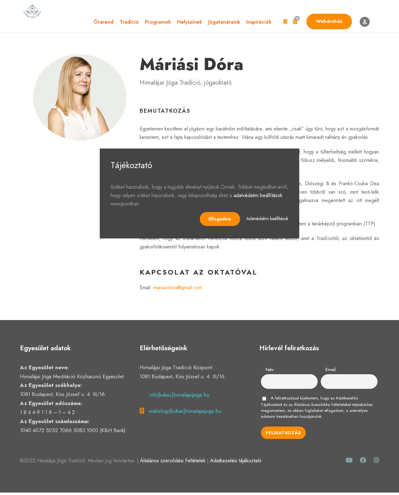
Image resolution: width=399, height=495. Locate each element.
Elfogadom (220, 219)
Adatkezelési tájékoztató (236, 460)
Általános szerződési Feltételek (172, 460)
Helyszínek (189, 22)
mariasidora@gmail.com (177, 287)
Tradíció (129, 22)
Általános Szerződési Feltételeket (322, 405)
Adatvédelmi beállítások (267, 218)
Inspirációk (258, 22)
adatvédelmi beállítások (257, 195)
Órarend (103, 22)
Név (270, 369)
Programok (158, 22)
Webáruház (329, 21)
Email (330, 369)
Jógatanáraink (224, 22)
